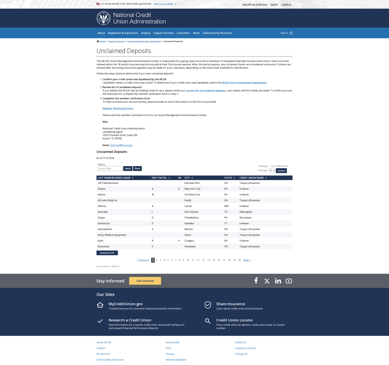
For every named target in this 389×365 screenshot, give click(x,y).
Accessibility (172, 342)
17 (224, 260)
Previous (143, 260)
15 (213, 260)
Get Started (145, 281)
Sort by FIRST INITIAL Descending (168, 178)
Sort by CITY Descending (191, 178)
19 (234, 260)
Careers (100, 348)
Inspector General (245, 348)
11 (193, 260)
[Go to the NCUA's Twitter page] (267, 281)
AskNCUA (240, 342)
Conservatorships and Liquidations (144, 41)
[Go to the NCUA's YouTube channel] (289, 281)
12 (198, 260)
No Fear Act (103, 354)
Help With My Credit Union (254, 4)
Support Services (164, 33)
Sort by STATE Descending (233, 178)
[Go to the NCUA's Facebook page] (256, 281)
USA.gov (240, 354)
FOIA (168, 348)
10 (187, 260)
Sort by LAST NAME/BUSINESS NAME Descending (131, 178)
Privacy (170, 354)
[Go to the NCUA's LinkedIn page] (278, 281)
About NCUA (103, 342)
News (196, 33)
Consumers (183, 33)
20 (239, 260)
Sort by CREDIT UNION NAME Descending (265, 178)
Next (247, 260)
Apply (128, 168)
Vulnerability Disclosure (110, 359)
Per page (263, 170)
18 (229, 260)
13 (203, 260)
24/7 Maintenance (108, 183)
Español (274, 4)
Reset (137, 168)
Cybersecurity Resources (217, 33)
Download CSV (107, 253)
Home (103, 41)
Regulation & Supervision (123, 33)
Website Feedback (176, 359)
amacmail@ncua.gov (121, 145)
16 (218, 260)
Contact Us (286, 4)
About (101, 33)
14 (208, 260)
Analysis (146, 33)
